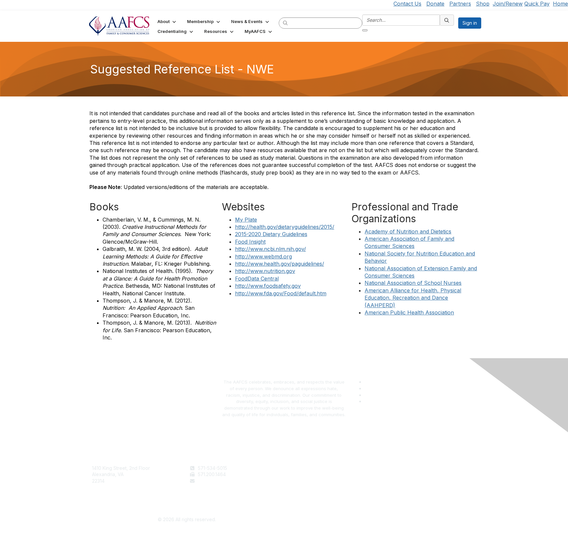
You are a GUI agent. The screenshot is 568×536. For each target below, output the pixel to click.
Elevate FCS (300, 481)
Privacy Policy (399, 474)
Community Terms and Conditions (420, 481)
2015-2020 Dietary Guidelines (271, 234)
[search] (286, 22)
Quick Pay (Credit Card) (313, 487)
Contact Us (407, 3)
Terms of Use (398, 468)
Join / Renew (301, 468)
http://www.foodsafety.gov (268, 285)
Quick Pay (537, 3)
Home (560, 3)
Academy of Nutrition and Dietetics (408, 231)
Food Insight (250, 241)
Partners (460, 3)
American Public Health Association (409, 312)
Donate (435, 3)
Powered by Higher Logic (381, 520)
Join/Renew (508, 3)
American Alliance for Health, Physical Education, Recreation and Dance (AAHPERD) (413, 297)
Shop (482, 3)
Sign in (469, 23)
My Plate (246, 219)
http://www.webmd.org (263, 256)
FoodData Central (257, 278)
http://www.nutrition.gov (265, 271)
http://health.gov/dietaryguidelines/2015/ (284, 227)
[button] (167, 21)
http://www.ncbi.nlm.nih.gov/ (270, 249)
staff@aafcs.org (215, 481)
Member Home (303, 493)
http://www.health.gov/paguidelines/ (279, 263)
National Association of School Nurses (413, 283)
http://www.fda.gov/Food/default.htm (280, 293)
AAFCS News (301, 474)
